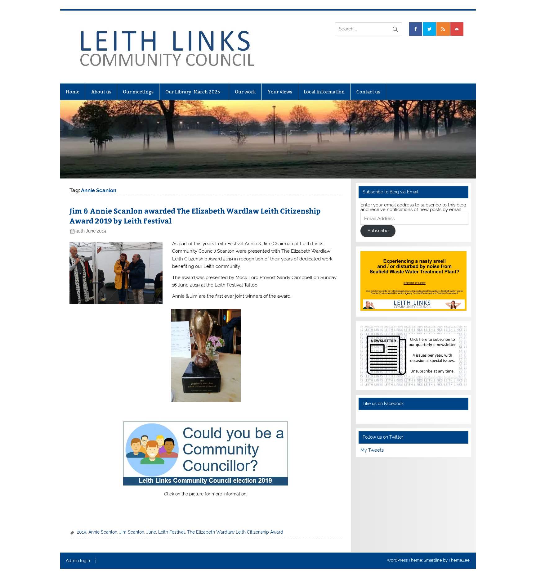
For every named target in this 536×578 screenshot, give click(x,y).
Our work (245, 92)
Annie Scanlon (102, 532)
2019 (81, 532)
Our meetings (138, 92)
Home (72, 92)
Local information (324, 92)
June (151, 532)
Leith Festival (171, 532)
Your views (280, 92)
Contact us (368, 92)
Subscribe (378, 230)
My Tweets (372, 450)
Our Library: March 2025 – (194, 92)
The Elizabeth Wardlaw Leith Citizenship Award (235, 532)
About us (101, 92)
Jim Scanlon (131, 532)
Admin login (78, 561)
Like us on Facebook (383, 403)
